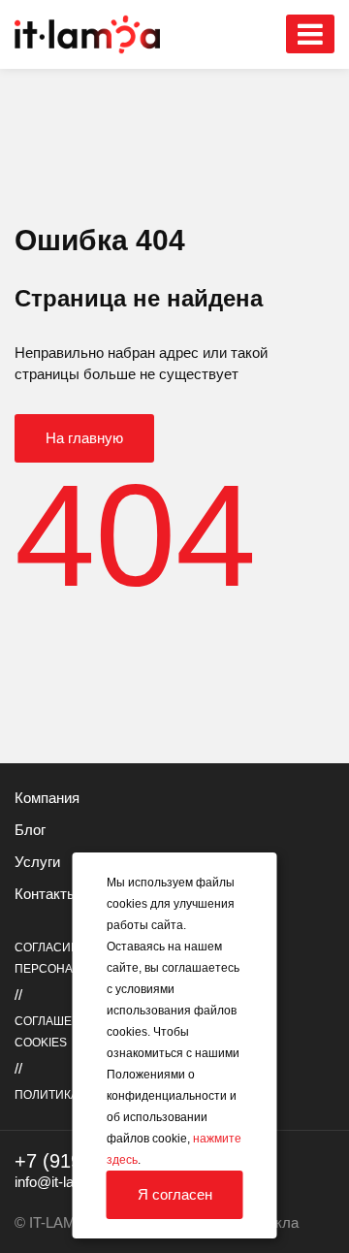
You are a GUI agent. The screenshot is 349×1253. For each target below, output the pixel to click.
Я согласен (175, 1194)
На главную (84, 438)
